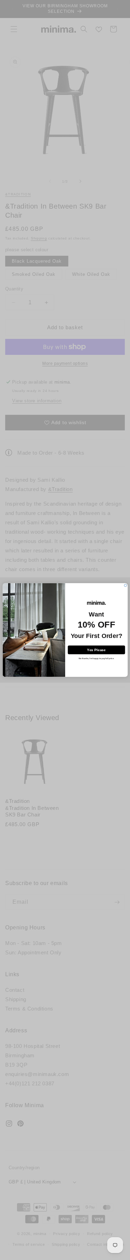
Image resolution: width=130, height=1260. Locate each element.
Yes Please (96, 649)
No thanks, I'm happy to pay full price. (96, 658)
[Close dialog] (125, 585)
